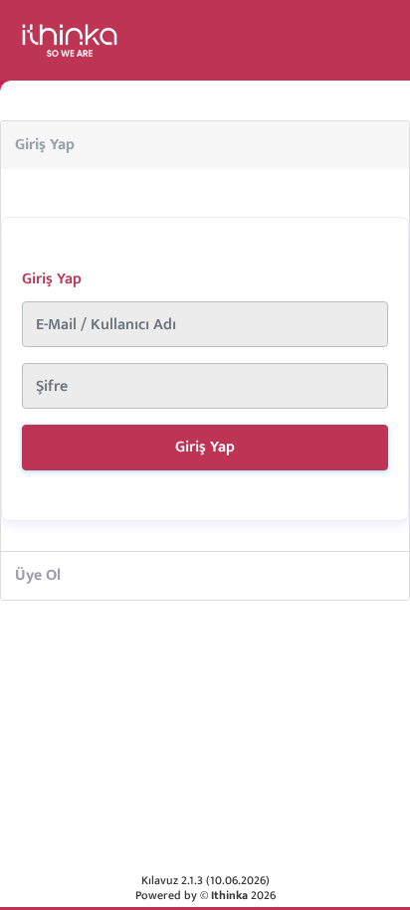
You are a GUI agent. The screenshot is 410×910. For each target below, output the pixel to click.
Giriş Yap (45, 144)
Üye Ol (38, 575)
